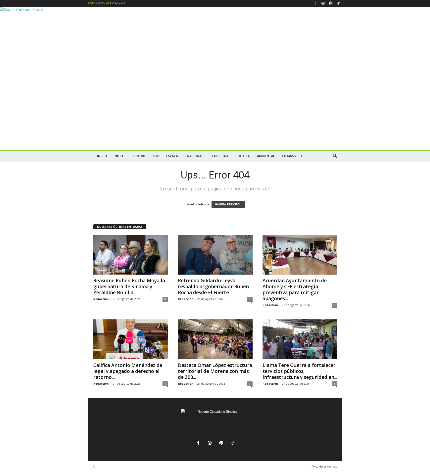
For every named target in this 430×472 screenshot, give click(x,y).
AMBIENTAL (266, 156)
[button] (334, 156)
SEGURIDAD (219, 156)
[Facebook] (315, 3)
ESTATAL (172, 156)
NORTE (119, 156)
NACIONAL (195, 156)
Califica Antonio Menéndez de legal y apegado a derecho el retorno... (127, 371)
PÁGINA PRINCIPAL (228, 204)
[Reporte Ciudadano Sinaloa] (215, 78)
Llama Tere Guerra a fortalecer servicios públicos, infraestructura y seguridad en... (300, 371)
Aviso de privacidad (324, 466)
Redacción (101, 299)
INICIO (102, 156)
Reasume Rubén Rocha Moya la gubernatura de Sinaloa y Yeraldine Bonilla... (129, 286)
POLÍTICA (242, 156)
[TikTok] (338, 3)
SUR (156, 156)
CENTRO (139, 156)
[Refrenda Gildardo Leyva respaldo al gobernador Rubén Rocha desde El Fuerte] (215, 255)
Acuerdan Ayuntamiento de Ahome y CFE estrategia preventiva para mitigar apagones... (295, 289)
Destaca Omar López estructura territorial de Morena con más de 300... (215, 371)
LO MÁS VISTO (293, 156)
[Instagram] (323, 3)
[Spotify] (331, 3)
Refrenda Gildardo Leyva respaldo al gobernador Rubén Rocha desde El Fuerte (213, 286)
